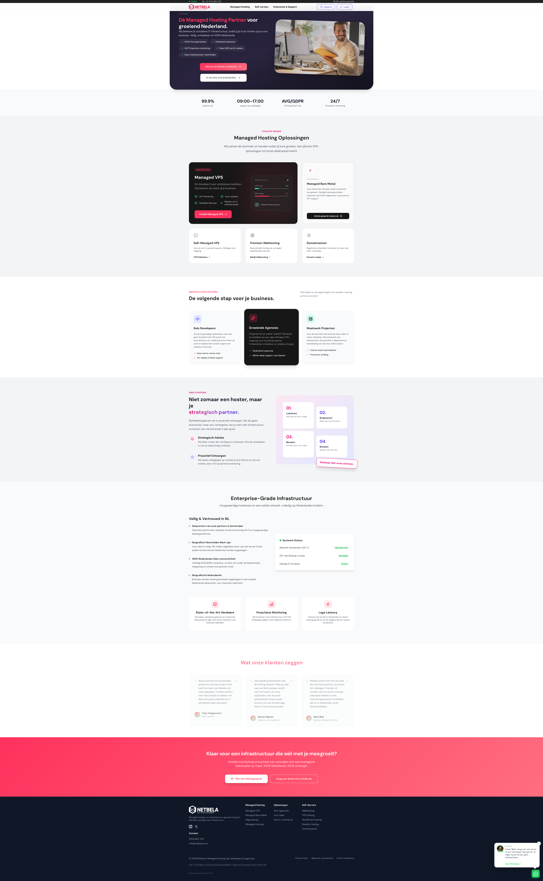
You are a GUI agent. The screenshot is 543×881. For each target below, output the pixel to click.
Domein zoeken (314, 257)
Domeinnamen (309, 828)
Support (328, 7)
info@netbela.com (198, 843)
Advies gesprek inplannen (326, 216)
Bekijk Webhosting (259, 257)
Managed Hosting (254, 824)
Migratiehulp (251, 819)
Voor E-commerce (283, 819)
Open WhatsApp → (513, 864)
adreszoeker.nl (273, 720)
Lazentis (210, 716)
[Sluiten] (539, 844)
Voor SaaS (279, 815)
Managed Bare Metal (256, 815)
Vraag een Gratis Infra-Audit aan (294, 778)
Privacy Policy (301, 858)
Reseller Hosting (310, 824)
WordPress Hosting (312, 819)
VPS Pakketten (201, 257)
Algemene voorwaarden (322, 858)
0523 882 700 (196, 838)
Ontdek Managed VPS (211, 214)
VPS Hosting (308, 815)
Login (346, 7)
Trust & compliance (345, 858)
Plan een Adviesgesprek (248, 778)
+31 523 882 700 (213, 1)
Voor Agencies (281, 810)
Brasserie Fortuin (330, 720)
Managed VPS (252, 810)
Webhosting (308, 810)
